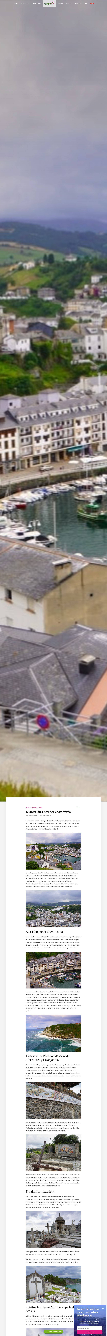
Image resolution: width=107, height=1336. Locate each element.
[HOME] (49, 3)
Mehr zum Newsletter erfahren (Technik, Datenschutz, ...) (90, 1334)
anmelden (88, 1332)
